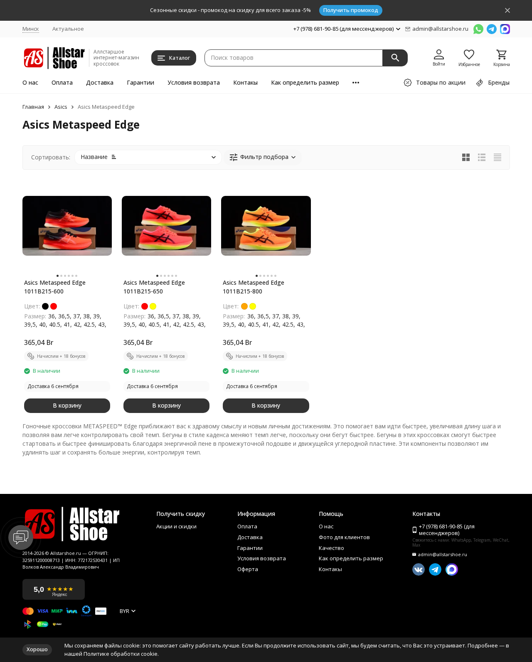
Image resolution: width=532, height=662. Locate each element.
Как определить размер (305, 82)
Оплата (62, 82)
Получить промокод (350, 10)
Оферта (247, 569)
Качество (331, 548)
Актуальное (68, 28)
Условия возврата (193, 82)
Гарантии (140, 82)
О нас (30, 82)
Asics (60, 107)
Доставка (99, 82)
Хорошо (37, 649)
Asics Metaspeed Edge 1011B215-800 (253, 286)
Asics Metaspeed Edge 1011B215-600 (55, 286)
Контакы (245, 82)
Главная (33, 107)
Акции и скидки (176, 526)
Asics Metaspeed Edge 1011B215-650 (154, 286)
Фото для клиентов (344, 537)
